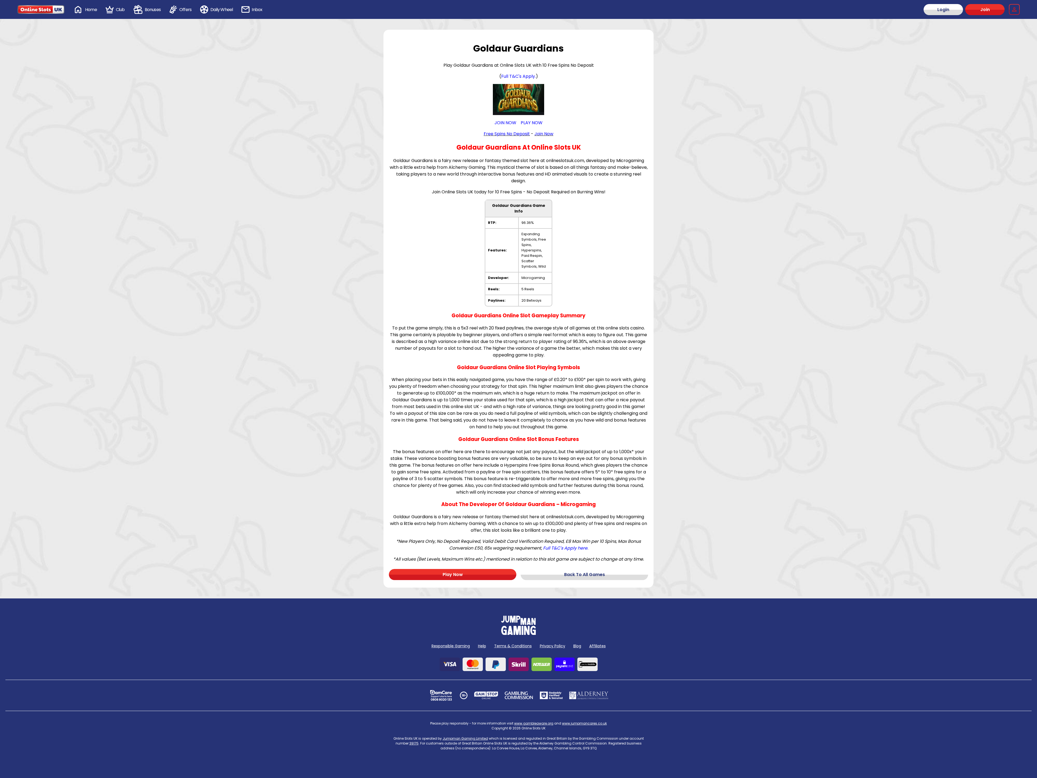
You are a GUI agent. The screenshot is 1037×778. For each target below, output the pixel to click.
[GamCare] (441, 695)
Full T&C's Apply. (518, 76)
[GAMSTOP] (486, 695)
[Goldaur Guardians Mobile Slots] (518, 99)
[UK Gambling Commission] (519, 695)
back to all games (584, 574)
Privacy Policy (552, 646)
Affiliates (597, 646)
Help (482, 646)
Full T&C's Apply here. (565, 548)
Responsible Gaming (451, 646)
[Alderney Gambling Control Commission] (588, 695)
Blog (577, 646)
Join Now (543, 134)
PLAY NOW (532, 123)
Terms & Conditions (513, 646)
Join (985, 9)
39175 (414, 743)
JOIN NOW (505, 123)
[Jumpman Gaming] (518, 633)
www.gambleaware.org (533, 723)
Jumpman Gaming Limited (465, 738)
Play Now (453, 574)
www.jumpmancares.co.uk (584, 723)
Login (943, 9)
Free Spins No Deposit (507, 134)
